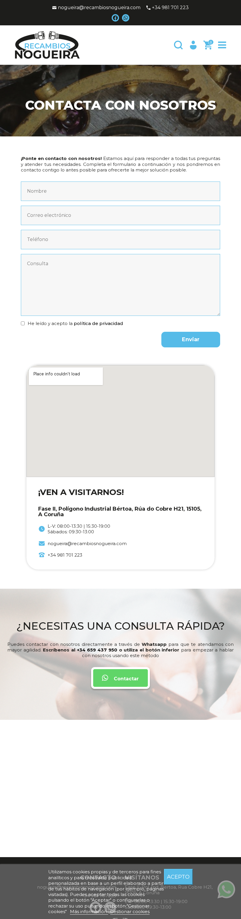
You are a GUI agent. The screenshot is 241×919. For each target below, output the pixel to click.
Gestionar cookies (130, 911)
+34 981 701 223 (170, 7)
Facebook (115, 18)
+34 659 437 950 (97, 650)
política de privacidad (98, 323)
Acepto (178, 876)
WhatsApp (125, 18)
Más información (89, 911)
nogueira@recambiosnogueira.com (99, 7)
